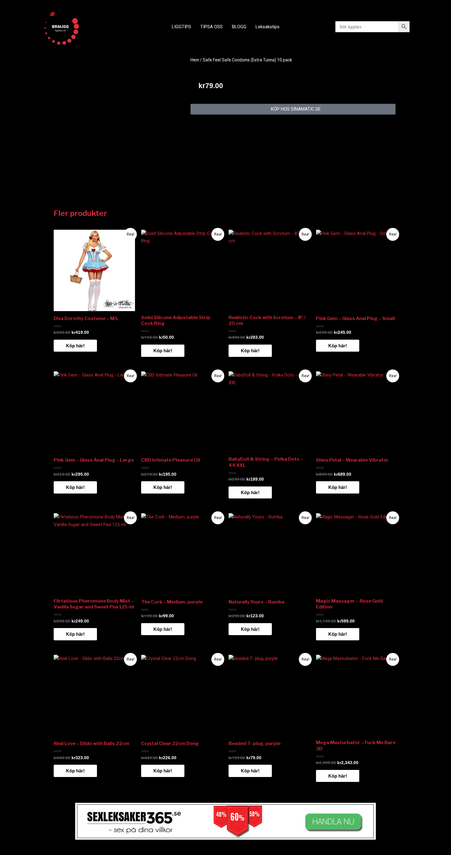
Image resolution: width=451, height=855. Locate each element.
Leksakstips (267, 26)
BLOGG (239, 26)
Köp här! (75, 345)
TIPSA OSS (211, 26)
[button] (293, 109)
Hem (195, 59)
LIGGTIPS (181, 26)
